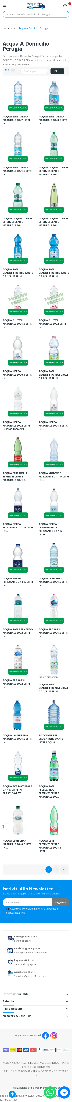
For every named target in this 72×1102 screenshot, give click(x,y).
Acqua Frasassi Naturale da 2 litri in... (16, 683)
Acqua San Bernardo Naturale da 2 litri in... (18, 632)
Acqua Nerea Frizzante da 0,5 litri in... (18, 582)
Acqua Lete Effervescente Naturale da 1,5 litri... (50, 846)
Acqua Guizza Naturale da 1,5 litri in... (17, 323)
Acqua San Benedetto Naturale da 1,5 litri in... (54, 688)
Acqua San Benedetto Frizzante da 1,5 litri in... (18, 272)
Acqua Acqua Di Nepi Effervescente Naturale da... (53, 171)
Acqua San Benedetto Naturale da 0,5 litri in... (54, 374)
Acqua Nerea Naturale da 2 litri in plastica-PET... (16, 425)
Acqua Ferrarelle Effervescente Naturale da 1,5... (15, 476)
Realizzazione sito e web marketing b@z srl (36, 1087)
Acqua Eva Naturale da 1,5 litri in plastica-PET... (17, 789)
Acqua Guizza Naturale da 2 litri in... (52, 323)
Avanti (63, 869)
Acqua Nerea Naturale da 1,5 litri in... (53, 425)
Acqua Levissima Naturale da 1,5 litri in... (53, 582)
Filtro (57, 71)
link (23, 912)
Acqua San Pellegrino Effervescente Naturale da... (49, 791)
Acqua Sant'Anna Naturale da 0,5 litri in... (53, 120)
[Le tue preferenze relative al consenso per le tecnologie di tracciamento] (3, 826)
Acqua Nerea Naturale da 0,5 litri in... (17, 374)
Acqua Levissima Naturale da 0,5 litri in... (17, 844)
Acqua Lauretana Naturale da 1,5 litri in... (17, 739)
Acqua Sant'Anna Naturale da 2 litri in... (16, 120)
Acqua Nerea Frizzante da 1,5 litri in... (18, 527)
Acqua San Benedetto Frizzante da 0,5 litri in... (54, 272)
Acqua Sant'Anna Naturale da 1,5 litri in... (17, 171)
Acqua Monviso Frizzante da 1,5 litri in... (54, 476)
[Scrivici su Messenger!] (64, 1092)
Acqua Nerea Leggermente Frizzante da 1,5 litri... (50, 529)
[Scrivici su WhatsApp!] (50, 1092)
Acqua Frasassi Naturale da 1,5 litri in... (53, 632)
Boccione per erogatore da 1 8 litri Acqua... (51, 739)
